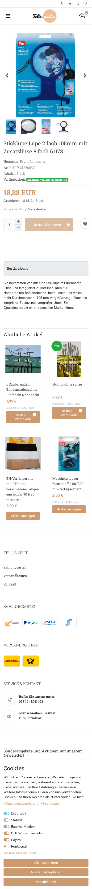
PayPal (16, 840)
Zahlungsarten (15, 567)
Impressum (51, 803)
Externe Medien (23, 826)
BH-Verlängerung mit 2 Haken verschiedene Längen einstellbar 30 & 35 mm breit (22, 489)
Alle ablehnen (46, 882)
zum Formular (30, 718)
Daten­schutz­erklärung (22, 803)
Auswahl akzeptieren (46, 872)
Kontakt (10, 584)
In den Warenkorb (47, 225)
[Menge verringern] (18, 228)
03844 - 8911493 (31, 701)
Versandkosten (37, 209)
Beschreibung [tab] (17, 268)
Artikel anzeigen (23, 516)
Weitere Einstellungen (20, 853)
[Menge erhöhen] (18, 221)
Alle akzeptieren (46, 863)
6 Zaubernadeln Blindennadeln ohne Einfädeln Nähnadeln (22, 389)
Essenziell (18, 813)
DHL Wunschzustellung (28, 833)
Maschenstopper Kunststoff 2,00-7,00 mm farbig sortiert (68, 483)
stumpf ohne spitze (67, 384)
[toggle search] (77, 3)
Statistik (17, 820)
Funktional (19, 846)
